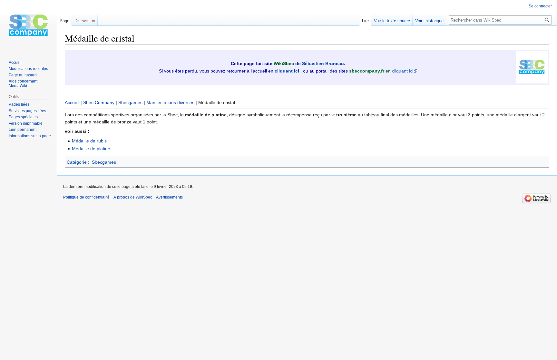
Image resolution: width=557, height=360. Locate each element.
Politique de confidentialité (86, 197)
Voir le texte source (392, 20)
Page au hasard (23, 75)
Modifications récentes (28, 68)
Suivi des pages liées (27, 111)
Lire (365, 20)
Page (64, 20)
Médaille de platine (91, 148)
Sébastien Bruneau (323, 63)
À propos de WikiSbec (132, 197)
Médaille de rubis (89, 140)
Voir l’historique (429, 20)
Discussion (84, 20)
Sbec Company (98, 102)
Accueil (72, 102)
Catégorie (77, 162)
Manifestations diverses (170, 102)
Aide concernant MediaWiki (23, 83)
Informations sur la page (30, 136)
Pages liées (19, 104)
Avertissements (169, 197)
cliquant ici (402, 70)
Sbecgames (130, 102)
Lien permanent (22, 129)
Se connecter (540, 6)
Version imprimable (26, 123)
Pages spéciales (23, 117)
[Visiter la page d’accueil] (28, 26)
